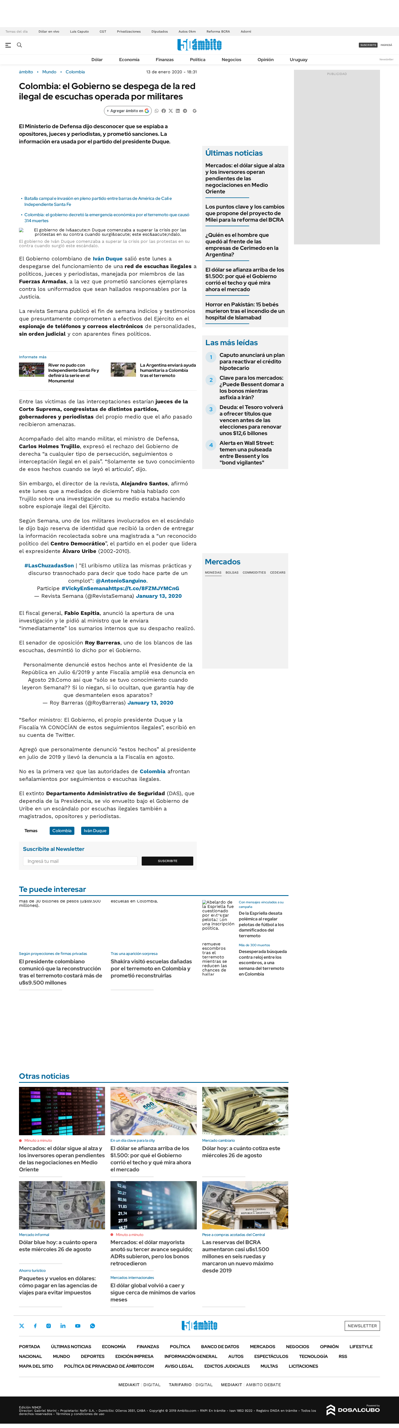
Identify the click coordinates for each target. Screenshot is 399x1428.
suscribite (368, 44)
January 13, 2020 (159, 596)
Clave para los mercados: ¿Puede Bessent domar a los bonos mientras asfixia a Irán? (252, 387)
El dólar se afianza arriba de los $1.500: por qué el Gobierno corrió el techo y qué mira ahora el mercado (244, 279)
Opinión (266, 59)
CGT (103, 31)
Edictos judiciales (227, 1366)
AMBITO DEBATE (251, 1384)
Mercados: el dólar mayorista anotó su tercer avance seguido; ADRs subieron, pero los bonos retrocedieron (151, 1253)
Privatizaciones (129, 31)
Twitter (21, 1326)
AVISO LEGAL (179, 1366)
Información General (190, 1356)
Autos (235, 1356)
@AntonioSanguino (121, 580)
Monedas (213, 572)
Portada (29, 1347)
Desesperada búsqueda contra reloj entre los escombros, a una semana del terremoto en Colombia (263, 963)
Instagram (48, 1325)
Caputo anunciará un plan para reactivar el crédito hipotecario (252, 361)
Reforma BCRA (218, 31)
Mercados (262, 1347)
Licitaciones (303, 1366)
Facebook (35, 1325)
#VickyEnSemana (85, 588)
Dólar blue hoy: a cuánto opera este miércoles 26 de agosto (58, 1246)
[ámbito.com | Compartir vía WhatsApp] (156, 110)
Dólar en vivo (49, 31)
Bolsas (232, 572)
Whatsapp (92, 1325)
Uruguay (299, 59)
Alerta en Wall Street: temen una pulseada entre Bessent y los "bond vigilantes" (247, 452)
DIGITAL (139, 1384)
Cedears (278, 572)
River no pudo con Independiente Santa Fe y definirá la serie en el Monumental (73, 373)
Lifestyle (361, 1347)
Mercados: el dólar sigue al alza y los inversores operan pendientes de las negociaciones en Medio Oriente (244, 178)
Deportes (92, 1356)
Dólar (97, 59)
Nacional (30, 1356)
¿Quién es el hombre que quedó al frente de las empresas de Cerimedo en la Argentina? (241, 244)
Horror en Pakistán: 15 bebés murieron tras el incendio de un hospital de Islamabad (245, 311)
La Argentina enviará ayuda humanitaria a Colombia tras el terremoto (168, 370)
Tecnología (313, 1356)
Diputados (159, 31)
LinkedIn (63, 1325)
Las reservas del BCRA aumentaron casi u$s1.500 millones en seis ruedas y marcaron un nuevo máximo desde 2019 (237, 1256)
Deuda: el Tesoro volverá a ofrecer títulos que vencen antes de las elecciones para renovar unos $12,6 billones (251, 420)
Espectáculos (271, 1356)
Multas (269, 1366)
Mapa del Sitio (36, 1366)
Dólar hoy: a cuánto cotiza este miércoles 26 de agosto (241, 1152)
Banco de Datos (220, 1347)
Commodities (254, 572)
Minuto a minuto (38, 1140)
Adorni (246, 31)
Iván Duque (108, 258)
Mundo (49, 72)
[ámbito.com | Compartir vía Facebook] (164, 110)
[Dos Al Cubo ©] (353, 1410)
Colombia (75, 72)
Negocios (231, 59)
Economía (129, 59)
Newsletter (386, 59)
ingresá (386, 44)
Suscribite (168, 861)
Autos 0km (187, 31)
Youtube (77, 1326)
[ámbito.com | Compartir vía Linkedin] (178, 110)
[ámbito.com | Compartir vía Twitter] (171, 110)
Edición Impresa (134, 1356)
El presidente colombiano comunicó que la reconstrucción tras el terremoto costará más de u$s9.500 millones (60, 972)
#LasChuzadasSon (49, 565)
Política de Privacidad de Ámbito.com (109, 1366)
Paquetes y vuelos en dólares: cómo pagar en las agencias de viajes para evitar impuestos (58, 1285)
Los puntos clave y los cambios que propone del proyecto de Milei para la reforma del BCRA (244, 213)
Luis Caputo (79, 31)
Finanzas (165, 59)
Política (197, 59)
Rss (343, 1356)
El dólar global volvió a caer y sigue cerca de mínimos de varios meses (152, 1292)
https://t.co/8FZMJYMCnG (144, 588)
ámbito (26, 72)
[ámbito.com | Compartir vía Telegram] (185, 110)
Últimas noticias (71, 1347)
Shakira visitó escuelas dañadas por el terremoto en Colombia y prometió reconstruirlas (151, 968)
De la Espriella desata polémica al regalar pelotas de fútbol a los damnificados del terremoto (261, 924)
